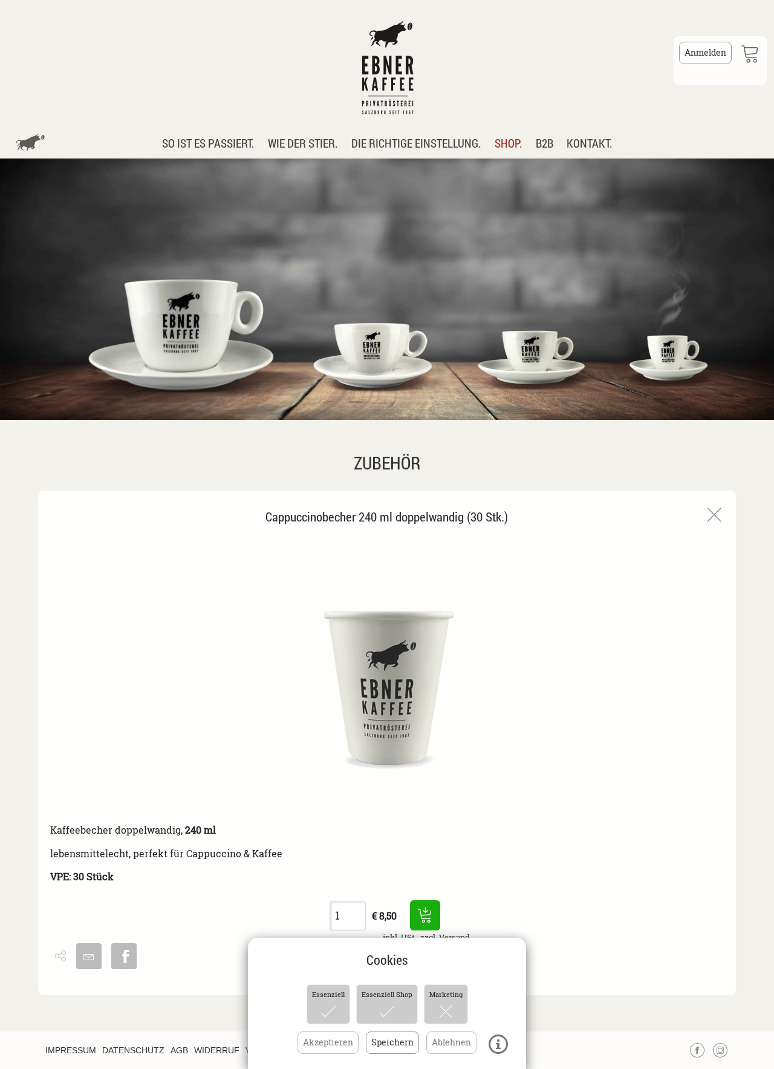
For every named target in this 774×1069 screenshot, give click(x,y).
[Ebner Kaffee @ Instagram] (720, 1047)
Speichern (392, 1042)
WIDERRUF (216, 1050)
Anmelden (705, 52)
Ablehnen (451, 1042)
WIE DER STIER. (303, 143)
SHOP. (508, 143)
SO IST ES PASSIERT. (208, 143)
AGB (179, 1050)
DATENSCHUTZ (133, 1050)
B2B (544, 143)
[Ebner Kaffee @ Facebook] (697, 1047)
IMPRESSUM (70, 1050)
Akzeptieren (328, 1042)
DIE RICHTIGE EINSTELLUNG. (416, 143)
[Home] (387, 60)
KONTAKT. (590, 143)
